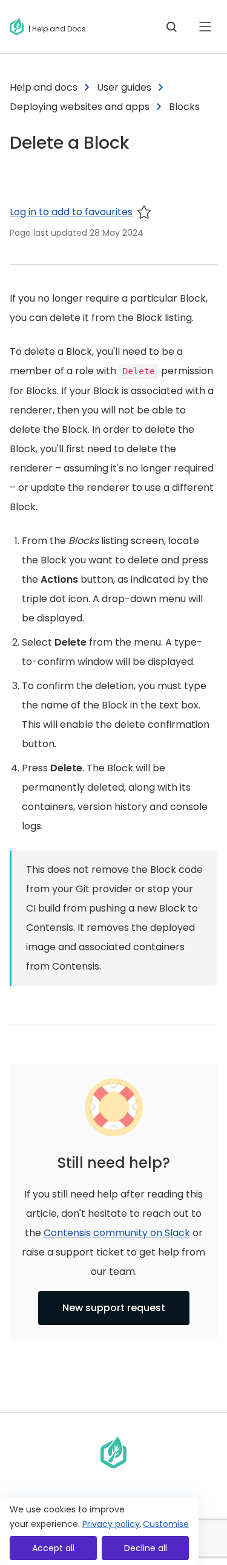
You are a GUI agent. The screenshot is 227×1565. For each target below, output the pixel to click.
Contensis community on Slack (117, 1233)
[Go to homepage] (19, 27)
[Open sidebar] (205, 27)
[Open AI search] (171, 27)
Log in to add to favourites (71, 212)
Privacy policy (111, 1524)
